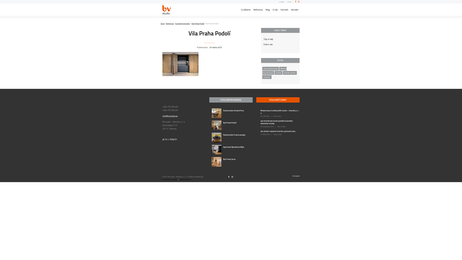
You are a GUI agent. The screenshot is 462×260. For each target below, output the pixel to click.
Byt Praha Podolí (229, 122)
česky (289, 1)
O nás (275, 9)
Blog (268, 9)
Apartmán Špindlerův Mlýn (233, 147)
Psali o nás (268, 44)
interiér (278, 73)
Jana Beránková (185, 179)
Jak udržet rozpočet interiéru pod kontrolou (277, 131)
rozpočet (266, 77)
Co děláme (245, 9)
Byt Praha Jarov (229, 159)
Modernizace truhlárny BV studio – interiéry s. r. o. (279, 111)
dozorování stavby (270, 68)
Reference (258, 9)
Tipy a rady (268, 39)
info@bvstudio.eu (170, 116)
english (282, 1)
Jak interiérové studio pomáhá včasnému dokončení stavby (276, 122)
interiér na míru (290, 73)
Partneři (284, 9)
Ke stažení (296, 176)
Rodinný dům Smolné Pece (233, 110)
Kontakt (294, 9)
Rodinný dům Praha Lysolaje (234, 134)
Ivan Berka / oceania (169, 179)
